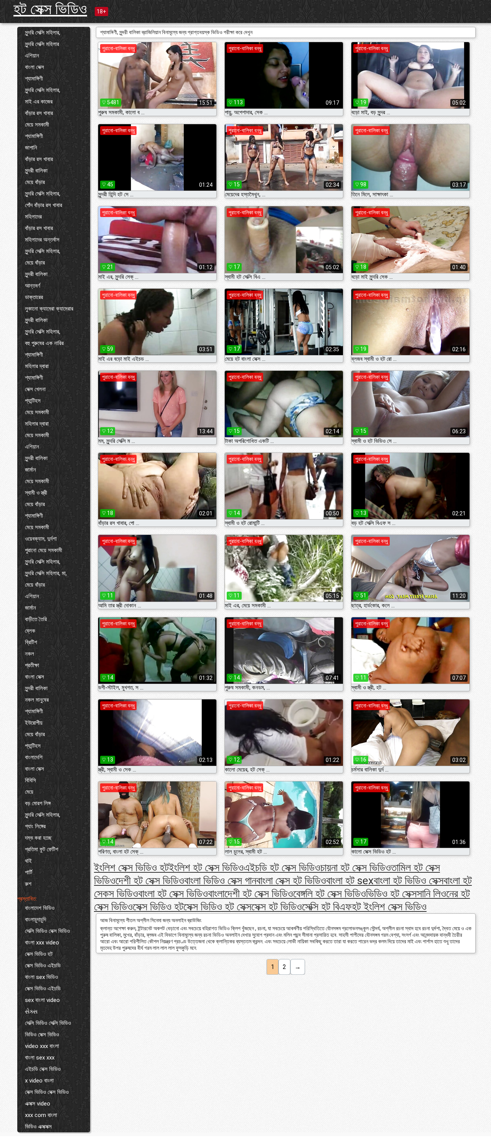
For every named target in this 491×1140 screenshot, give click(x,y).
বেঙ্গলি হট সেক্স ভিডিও (329, 893)
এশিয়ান (32, 55)
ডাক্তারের (34, 297)
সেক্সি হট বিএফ (327, 906)
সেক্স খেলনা (35, 389)
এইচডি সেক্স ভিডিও (43, 1069)
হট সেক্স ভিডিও (50, 9)
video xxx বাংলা (42, 1046)
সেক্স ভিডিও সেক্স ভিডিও (47, 1092)
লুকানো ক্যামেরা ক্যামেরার (49, 308)
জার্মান (30, 469)
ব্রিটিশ (31, 642)
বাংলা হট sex (350, 880)
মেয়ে (29, 791)
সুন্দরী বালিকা (36, 170)
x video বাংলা (39, 1080)
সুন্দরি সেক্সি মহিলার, (42, 32)
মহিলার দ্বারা (37, 366)
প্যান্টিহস (33, 400)
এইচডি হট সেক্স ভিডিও (282, 867)
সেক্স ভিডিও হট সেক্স (217, 906)
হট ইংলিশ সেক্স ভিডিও (389, 906)
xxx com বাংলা (41, 1115)
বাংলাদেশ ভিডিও (39, 908)
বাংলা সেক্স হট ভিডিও (291, 880)
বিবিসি (30, 780)
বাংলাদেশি (34, 757)
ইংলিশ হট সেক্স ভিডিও (206, 867)
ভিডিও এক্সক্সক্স (38, 1126)
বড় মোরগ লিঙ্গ (38, 803)
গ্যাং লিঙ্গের (35, 826)
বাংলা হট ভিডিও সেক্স (408, 880)
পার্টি (28, 872)
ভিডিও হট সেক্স (391, 893)
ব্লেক (30, 630)
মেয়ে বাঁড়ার (35, 182)
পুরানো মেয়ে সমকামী (43, 550)
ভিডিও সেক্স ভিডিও (42, 1034)
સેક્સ (31, 1011)
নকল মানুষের (37, 699)
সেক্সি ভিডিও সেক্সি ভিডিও (48, 1023)
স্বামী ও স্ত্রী (36, 492)
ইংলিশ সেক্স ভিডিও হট (131, 867)
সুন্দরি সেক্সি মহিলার (42, 44)
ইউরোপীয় (34, 722)
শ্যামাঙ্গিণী (34, 78)
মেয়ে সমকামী (37, 124)
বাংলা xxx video (42, 942)
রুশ (28, 883)
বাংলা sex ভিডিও (41, 977)
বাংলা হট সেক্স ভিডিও (173, 893)
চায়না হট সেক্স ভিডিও (355, 867)
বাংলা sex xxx (39, 1057)
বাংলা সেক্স (34, 67)
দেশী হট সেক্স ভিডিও (149, 880)
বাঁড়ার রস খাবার (39, 113)
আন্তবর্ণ (32, 285)
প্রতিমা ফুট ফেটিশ (41, 849)
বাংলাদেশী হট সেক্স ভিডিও (250, 893)
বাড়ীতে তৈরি (36, 619)
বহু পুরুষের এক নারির (44, 343)
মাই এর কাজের (39, 101)
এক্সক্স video (37, 1103)
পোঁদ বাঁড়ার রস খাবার (43, 205)
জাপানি (31, 147)
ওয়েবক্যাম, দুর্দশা (41, 538)
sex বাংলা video (42, 1000)
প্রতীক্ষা (32, 665)
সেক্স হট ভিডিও (276, 906)
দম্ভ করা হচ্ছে (38, 837)
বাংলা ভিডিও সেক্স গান (220, 880)
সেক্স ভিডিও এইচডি (43, 965)
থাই (28, 860)
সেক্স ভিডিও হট (39, 954)
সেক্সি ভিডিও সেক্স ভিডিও (47, 931)
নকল (29, 653)
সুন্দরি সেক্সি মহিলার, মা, (46, 573)
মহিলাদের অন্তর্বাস (42, 239)
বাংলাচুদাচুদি (35, 919)
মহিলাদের (33, 216)
